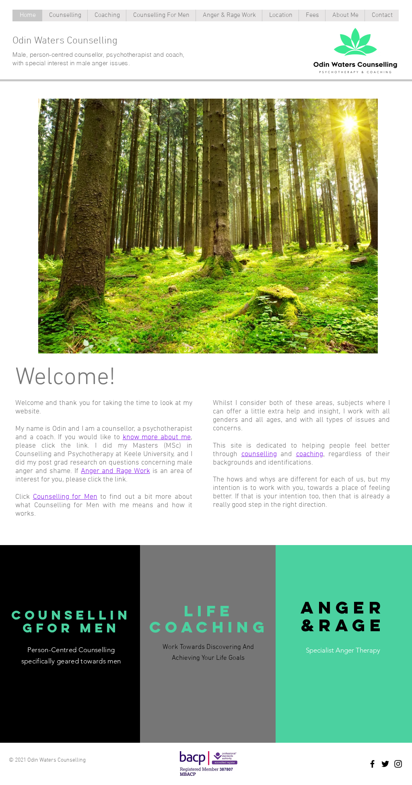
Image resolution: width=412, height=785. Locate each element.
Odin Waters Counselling (64, 41)
